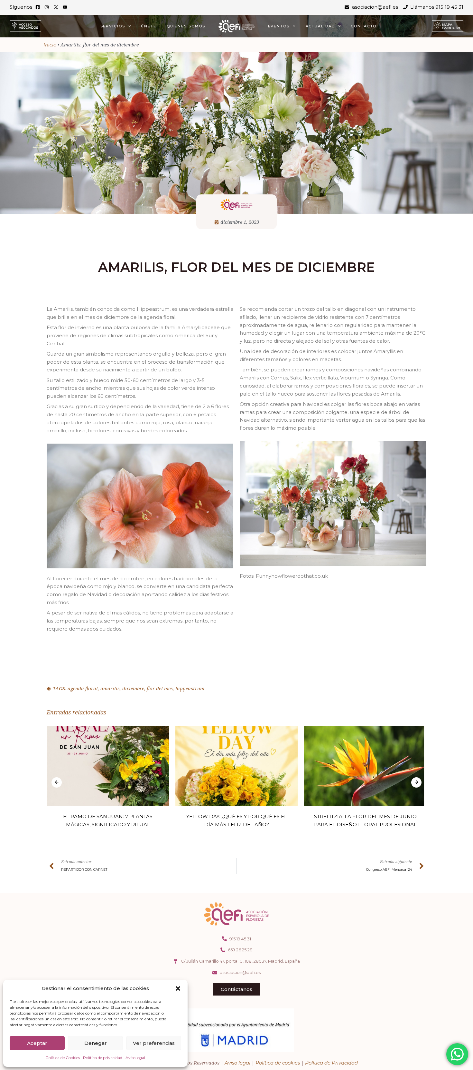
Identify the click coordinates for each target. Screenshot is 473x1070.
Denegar (95, 1043)
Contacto (363, 26)
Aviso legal (135, 1057)
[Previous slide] (56, 782)
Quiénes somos (186, 26)
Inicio (49, 45)
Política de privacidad (102, 1057)
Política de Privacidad (331, 1063)
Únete (148, 26)
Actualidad (320, 26)
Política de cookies (277, 1063)
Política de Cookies (63, 1057)
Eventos (279, 26)
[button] (178, 988)
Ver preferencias (154, 1043)
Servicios (112, 26)
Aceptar (37, 1043)
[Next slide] (416, 782)
